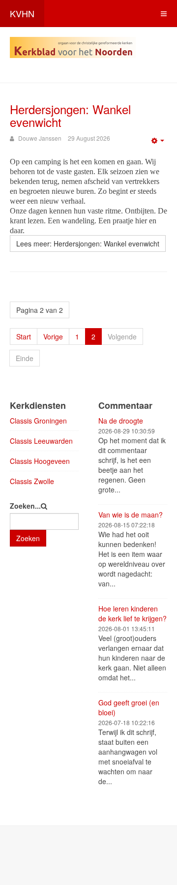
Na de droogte (120, 421)
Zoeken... (25, 506)
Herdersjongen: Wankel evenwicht (70, 115)
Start (23, 336)
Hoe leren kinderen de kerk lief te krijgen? (132, 613)
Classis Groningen (38, 421)
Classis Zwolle (32, 481)
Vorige (53, 336)
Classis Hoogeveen (40, 461)
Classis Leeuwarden (41, 441)
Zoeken (28, 538)
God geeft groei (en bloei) (128, 707)
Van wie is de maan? (130, 514)
